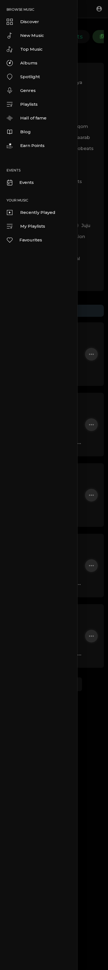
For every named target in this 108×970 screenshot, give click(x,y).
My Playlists (32, 226)
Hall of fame (33, 118)
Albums (28, 63)
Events (26, 182)
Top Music (31, 49)
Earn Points (32, 145)
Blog (25, 131)
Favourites (30, 239)
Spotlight (30, 76)
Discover (29, 21)
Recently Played (37, 212)
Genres (28, 90)
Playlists (29, 104)
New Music (32, 35)
